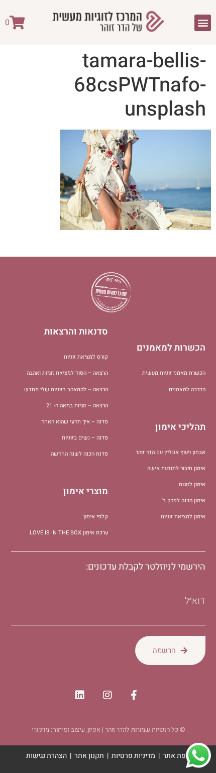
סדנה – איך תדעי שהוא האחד (74, 421)
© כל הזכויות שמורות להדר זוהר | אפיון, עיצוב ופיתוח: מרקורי (108, 729)
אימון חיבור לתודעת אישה (176, 468)
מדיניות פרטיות (133, 755)
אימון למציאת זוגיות (183, 516)
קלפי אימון (95, 516)
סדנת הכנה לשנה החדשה (79, 454)
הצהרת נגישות (46, 755)
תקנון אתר (89, 755)
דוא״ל (195, 601)
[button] (202, 23)
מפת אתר (176, 755)
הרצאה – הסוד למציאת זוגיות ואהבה (67, 373)
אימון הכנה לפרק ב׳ (183, 500)
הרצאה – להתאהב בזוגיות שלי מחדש (66, 389)
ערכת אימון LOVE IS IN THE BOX (69, 532)
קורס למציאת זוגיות (86, 357)
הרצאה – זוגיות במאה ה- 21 (77, 405)
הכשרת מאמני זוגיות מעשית (173, 373)
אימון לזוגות (192, 484)
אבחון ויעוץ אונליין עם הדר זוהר (170, 452)
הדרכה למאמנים (187, 389)
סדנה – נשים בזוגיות (85, 437)
